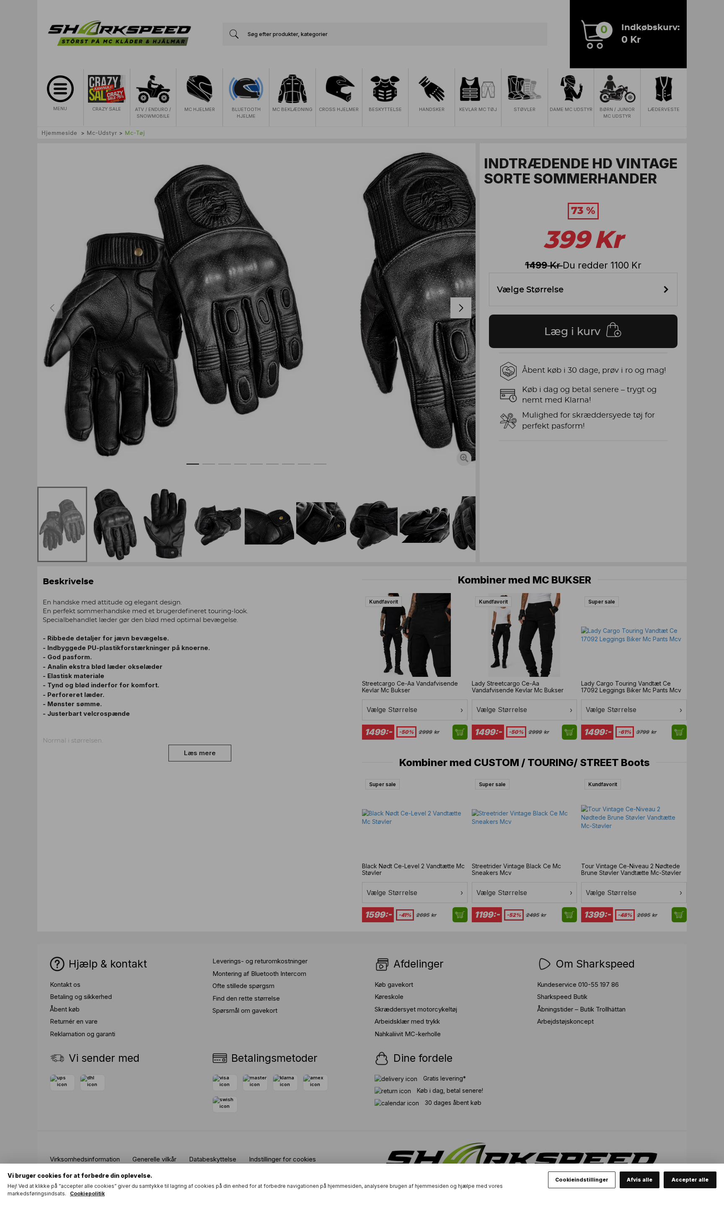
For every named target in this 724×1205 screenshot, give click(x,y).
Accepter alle (690, 1180)
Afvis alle (639, 1180)
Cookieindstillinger (581, 1180)
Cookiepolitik (87, 1193)
